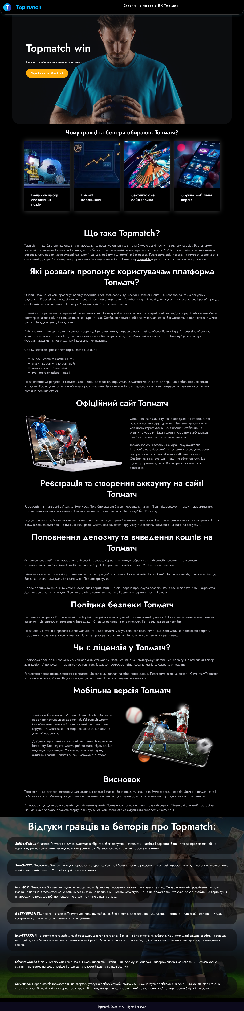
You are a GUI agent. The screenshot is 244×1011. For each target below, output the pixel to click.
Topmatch (29, 7)
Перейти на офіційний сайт (47, 73)
